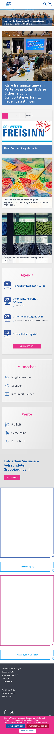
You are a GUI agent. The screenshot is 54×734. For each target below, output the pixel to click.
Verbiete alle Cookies (38, 726)
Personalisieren (27, 730)
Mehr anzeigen (27, 346)
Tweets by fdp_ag (27, 566)
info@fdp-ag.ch (7, 696)
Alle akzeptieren (16, 726)
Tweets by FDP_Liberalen (27, 654)
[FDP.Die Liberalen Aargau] (8, 5)
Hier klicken (12, 477)
